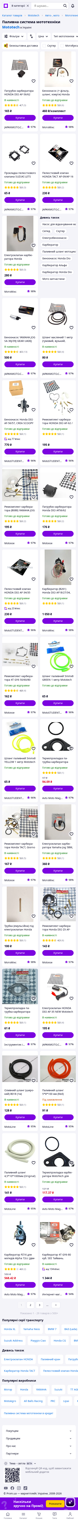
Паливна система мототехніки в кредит (28, 1413)
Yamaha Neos (31, 1329)
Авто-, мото (52, 15)
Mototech (33, 15)
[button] (20, 118)
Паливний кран (50, 1359)
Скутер (51, 45)
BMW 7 (52, 1329)
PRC (53, 1401)
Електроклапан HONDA (18, 1359)
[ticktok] (25, 1488)
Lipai (66, 1401)
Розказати (55, 1503)
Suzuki (58, 1389)
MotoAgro (10, 1401)
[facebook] (12, 1488)
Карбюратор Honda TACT (19, 1370)
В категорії (18, 5)
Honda (24, 1389)
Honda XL (9, 1329)
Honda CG (60, 1340)
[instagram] (19, 1488)
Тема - (17, 1463)
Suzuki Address (13, 1340)
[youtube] (6, 1488)
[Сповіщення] (73, 6)
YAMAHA (41, 1389)
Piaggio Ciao (38, 1340)
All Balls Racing (33, 1401)
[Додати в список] (33, 81)
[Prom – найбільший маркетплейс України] (5, 5)
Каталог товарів (12, 15)
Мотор (8, 1389)
